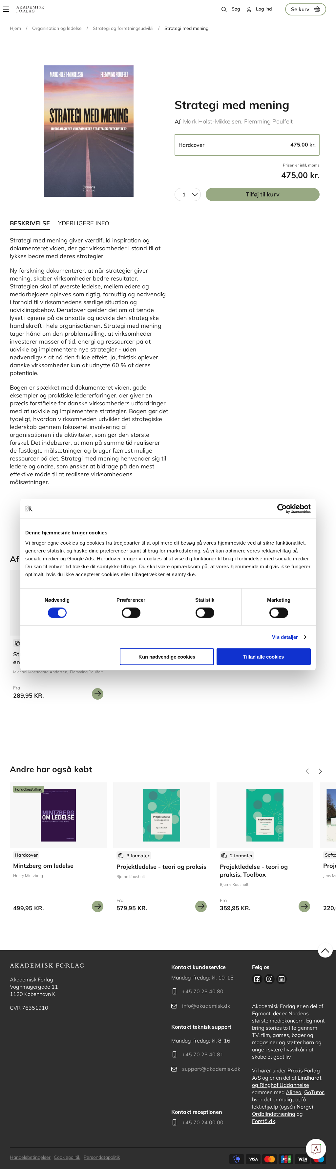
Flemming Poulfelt (268, 121)
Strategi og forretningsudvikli (123, 28)
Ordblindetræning (273, 1114)
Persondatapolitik (102, 1157)
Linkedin (281, 979)
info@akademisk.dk (206, 1005)
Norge (304, 1106)
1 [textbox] (184, 194)
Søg (236, 9)
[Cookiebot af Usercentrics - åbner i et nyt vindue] (282, 508)
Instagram (269, 979)
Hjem (15, 28)
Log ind (264, 9)
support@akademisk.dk (211, 1069)
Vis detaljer (285, 637)
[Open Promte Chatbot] (316, 1149)
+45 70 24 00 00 (202, 1122)
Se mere (97, 694)
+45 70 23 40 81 (202, 1054)
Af (178, 121)
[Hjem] (30, 9)
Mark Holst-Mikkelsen (212, 121)
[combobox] (188, 194)
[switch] (131, 612)
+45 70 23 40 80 (202, 991)
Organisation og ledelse (57, 28)
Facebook (257, 979)
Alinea (294, 1092)
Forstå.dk (263, 1121)
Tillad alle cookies (263, 657)
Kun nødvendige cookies (166, 657)
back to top (325, 950)
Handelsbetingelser (30, 1157)
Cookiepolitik (67, 1157)
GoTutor (314, 1092)
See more (58, 849)
